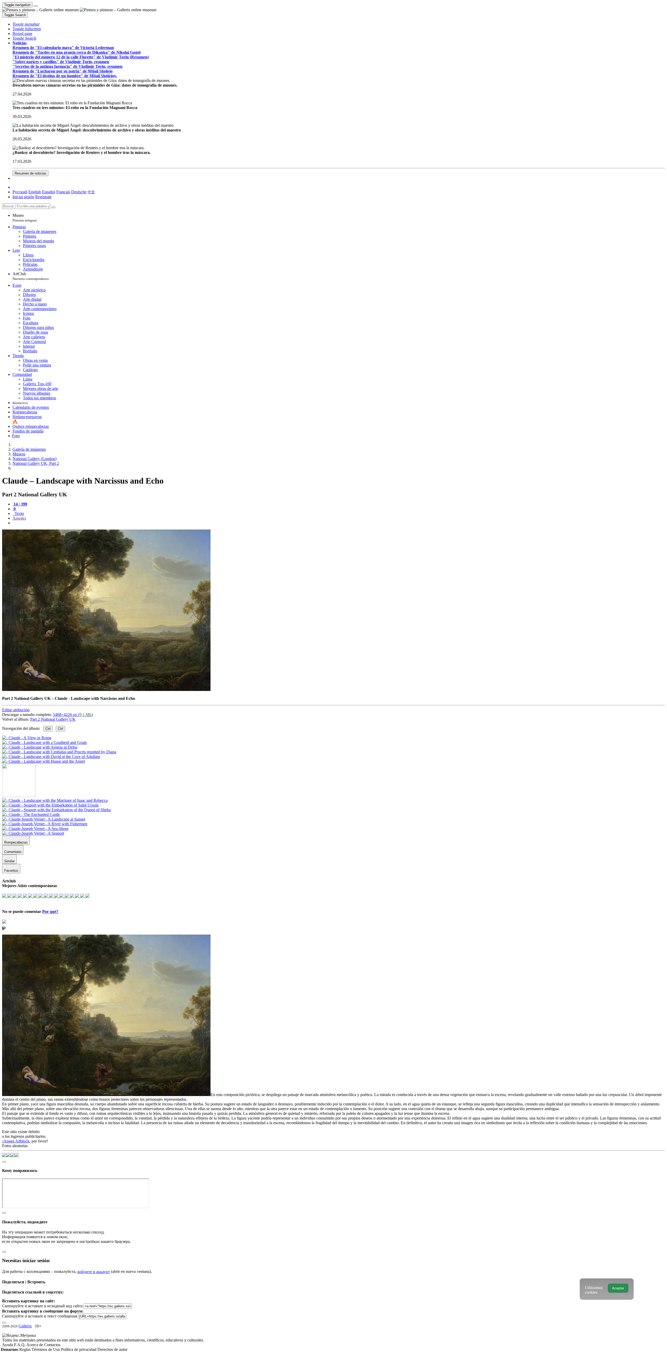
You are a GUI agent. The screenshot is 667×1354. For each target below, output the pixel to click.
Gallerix (25, 1326)
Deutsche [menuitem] (79, 192)
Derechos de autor (112, 1349)
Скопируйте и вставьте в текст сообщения (39, 1316)
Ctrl (48, 729)
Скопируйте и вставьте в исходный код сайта (42, 1306)
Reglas (25, 1349)
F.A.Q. (20, 1345)
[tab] (20, 504)
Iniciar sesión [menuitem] (23, 197)
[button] (26, 24)
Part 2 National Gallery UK (53, 719)
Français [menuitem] (63, 192)
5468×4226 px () (73, 714)
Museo (25, 217)
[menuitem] (91, 192)
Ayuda (8, 1345)
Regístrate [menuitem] (43, 197)
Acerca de (35, 1345)
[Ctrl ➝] (55, 800)
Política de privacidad (79, 1349)
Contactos (52, 1345)
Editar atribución (15, 710)
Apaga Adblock (16, 1141)
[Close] (53, 207)
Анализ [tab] (19, 518)
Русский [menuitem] (20, 192)
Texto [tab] (19, 513)
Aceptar (618, 1288)
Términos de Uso (46, 1349)
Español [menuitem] (48, 192)
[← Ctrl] (43, 761)
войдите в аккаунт (93, 1271)
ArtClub (31, 276)
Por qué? (50, 911)
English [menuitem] (34, 192)
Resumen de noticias (30, 173)
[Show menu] (36, 6)
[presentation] (339, 523)
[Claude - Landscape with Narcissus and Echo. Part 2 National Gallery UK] (106, 689)
